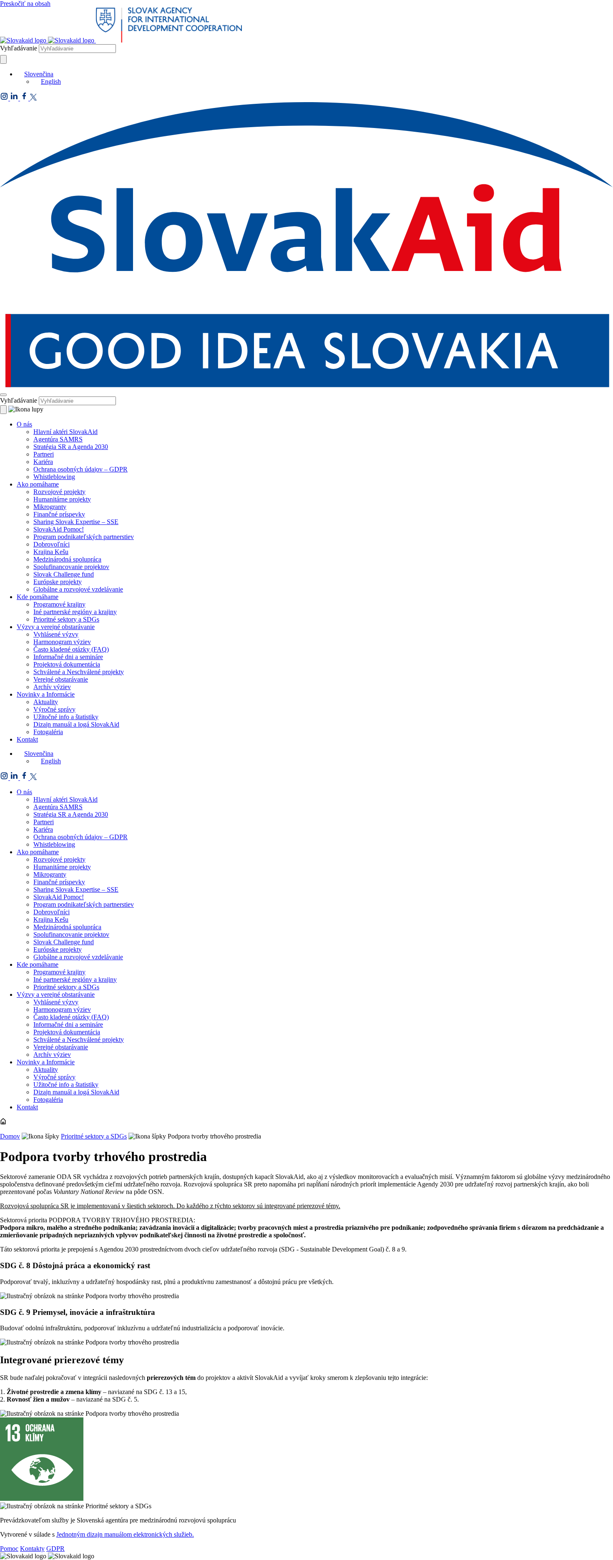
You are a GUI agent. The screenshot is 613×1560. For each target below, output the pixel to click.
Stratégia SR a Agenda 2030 (70, 446)
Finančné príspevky (59, 514)
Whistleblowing (54, 476)
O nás (24, 424)
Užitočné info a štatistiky (65, 716)
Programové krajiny (59, 604)
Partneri (43, 454)
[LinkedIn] (15, 98)
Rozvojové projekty (59, 491)
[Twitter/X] (33, 98)
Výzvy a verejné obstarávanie (56, 626)
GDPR (55, 1548)
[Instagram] (5, 98)
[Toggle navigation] (3, 395)
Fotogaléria (48, 731)
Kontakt (27, 739)
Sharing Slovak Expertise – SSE (75, 521)
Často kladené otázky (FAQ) (71, 649)
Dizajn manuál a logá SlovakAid (76, 724)
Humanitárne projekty (62, 499)
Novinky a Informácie (46, 694)
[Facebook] (25, 98)
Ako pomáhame (38, 484)
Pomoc (9, 1548)
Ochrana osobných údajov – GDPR (80, 469)
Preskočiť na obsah (25, 3)
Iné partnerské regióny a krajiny (75, 611)
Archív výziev (52, 686)
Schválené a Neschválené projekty (78, 671)
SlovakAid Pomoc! (58, 529)
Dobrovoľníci (51, 544)
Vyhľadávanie (18, 48)
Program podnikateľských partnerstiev (83, 536)
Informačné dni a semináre (68, 656)
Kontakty (32, 1548)
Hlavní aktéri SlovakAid (65, 431)
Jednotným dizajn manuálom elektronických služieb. (125, 1534)
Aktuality (45, 701)
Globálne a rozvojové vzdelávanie (78, 589)
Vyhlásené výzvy (55, 634)
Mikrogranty (49, 506)
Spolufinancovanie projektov (71, 566)
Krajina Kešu (50, 551)
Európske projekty (57, 581)
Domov (10, 1136)
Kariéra (43, 461)
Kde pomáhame (37, 596)
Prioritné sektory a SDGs (66, 619)
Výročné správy (54, 709)
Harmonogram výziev (62, 641)
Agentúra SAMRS (58, 439)
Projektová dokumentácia (66, 664)
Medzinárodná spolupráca (67, 559)
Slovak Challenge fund (63, 574)
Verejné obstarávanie (60, 679)
